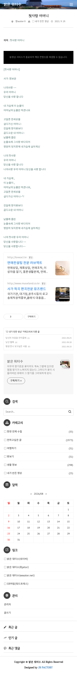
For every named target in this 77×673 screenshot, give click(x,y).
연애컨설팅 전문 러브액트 (24, 263)
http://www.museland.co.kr (23, 283)
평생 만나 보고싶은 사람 (16, 346)
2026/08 (38, 493)
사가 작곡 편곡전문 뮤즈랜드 (26, 289)
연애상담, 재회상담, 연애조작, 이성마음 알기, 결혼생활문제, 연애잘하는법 (27, 270)
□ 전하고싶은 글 (38, 440)
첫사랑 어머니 (38, 15)
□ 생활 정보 (38, 465)
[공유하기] (14, 316)
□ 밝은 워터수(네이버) (16, 559)
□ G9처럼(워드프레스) (16, 583)
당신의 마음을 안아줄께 (16, 338)
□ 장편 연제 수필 (38, 431)
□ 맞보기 (38, 456)
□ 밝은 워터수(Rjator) (16, 567)
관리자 (7, 604)
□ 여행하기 (38, 448)
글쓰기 (7, 612)
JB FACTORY (45, 667)
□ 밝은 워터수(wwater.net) (19, 575)
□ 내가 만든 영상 (40, 21)
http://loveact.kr (17, 257)
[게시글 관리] (19, 316)
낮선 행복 (10, 342)
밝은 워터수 (15, 361)
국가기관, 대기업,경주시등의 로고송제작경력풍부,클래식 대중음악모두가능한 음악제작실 (27, 296)
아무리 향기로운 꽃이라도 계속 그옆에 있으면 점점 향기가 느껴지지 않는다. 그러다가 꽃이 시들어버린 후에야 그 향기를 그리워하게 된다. (31, 370)
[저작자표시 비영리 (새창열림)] (41, 316)
